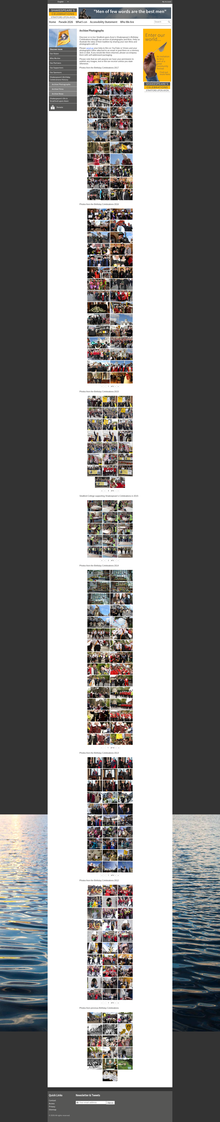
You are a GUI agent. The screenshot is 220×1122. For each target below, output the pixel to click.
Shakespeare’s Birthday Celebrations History (60, 78)
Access (52, 1103)
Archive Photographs (61, 84)
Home (52, 22)
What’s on (81, 22)
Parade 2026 (66, 22)
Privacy (52, 1106)
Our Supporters (56, 67)
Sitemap (52, 1109)
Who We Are (127, 22)
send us (89, 48)
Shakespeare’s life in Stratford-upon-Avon (59, 99)
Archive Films (58, 89)
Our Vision (54, 53)
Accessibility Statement (103, 22)
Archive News (57, 93)
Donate (60, 107)
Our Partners (55, 63)
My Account (166, 2)
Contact (52, 1100)
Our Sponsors (56, 72)
